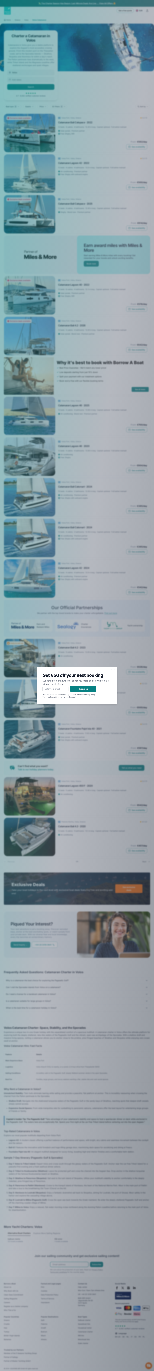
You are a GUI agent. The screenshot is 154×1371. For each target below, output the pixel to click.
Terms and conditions (50, 697)
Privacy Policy (89, 694)
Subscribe (83, 689)
